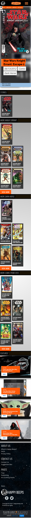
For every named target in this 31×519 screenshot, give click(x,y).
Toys (3, 473)
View (4, 374)
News (3, 486)
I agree (21, 515)
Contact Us (5, 462)
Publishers (15, 7)
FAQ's (3, 451)
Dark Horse (20, 7)
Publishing (5, 475)
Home (4, 7)
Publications (8, 7)
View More (5, 192)
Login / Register (15, 3)
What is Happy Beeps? (9, 449)
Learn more (15, 515)
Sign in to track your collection (6, 84)
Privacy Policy (5, 454)
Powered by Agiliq (7, 505)
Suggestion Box (6, 464)
